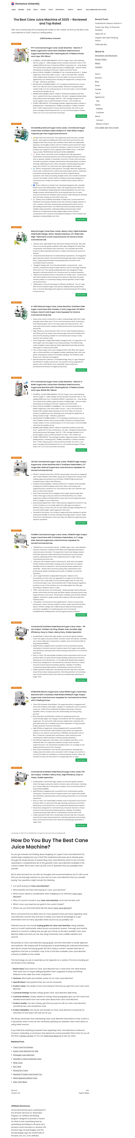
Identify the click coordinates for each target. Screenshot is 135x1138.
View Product (81, 116)
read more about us (52, 1036)
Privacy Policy (101, 59)
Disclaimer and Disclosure (106, 55)
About (97, 63)
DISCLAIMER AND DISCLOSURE (96, 10)
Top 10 (50, 10)
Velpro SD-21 (100, 34)
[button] (64, 9)
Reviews (21, 10)
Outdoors (100, 112)
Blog (29, 10)
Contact (98, 67)
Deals (36, 10)
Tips (97, 101)
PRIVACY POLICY (102, 124)
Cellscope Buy (101, 44)
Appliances (99, 97)
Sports (97, 105)
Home (14, 10)
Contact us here (26, 1036)
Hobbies (99, 109)
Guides (43, 10)
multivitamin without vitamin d (108, 23)
